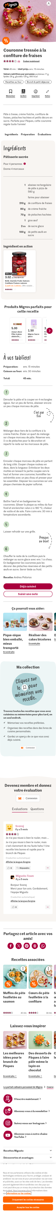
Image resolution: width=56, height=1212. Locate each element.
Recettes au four (13, 81)
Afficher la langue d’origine (18, 861)
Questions (37, 809)
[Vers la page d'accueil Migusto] (11, 3)
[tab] (28, 1150)
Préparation (28, 134)
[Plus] (47, 868)
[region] (28, 1188)
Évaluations (44, 134)
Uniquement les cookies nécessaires (28, 1199)
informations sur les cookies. (19, 1193)
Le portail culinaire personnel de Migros (23, 1087)
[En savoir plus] (15, 643)
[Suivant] (50, 331)
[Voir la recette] (15, 990)
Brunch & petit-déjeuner (38, 81)
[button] (9, 828)
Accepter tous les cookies (28, 1207)
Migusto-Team (25, 876)
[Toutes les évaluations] (10, 61)
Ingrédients (11, 134)
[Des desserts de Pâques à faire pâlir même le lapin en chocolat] (40, 1054)
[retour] (5, 13)
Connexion (30, 748)
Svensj (19, 826)
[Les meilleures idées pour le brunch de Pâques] (15, 1054)
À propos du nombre (25, 164)
